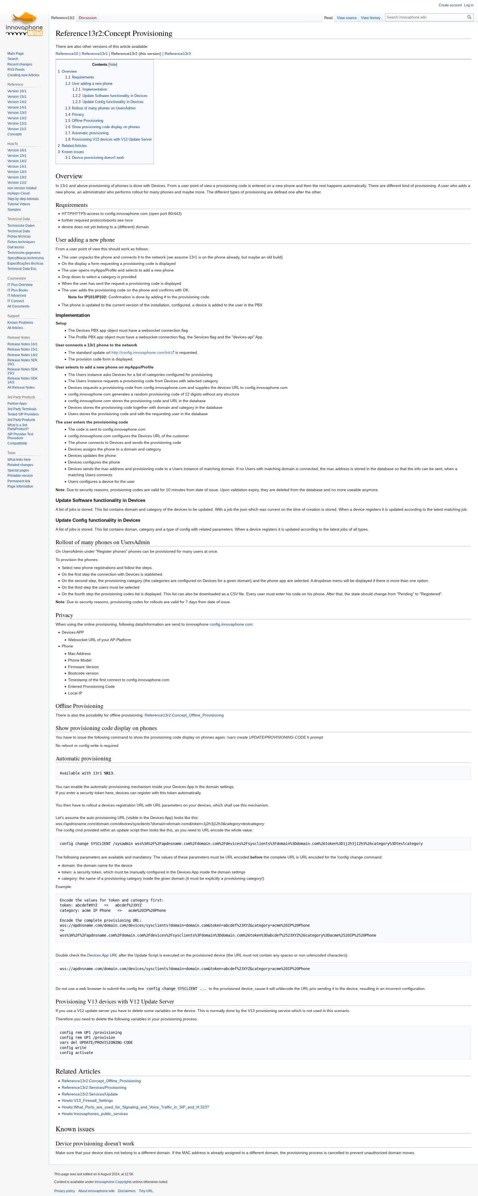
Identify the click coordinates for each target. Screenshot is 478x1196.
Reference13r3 (178, 53)
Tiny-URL (146, 1191)
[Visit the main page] (24, 22)
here (129, 220)
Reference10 (67, 53)
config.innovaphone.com (231, 624)
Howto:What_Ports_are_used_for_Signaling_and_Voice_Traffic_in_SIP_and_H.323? (135, 1107)
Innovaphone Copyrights (113, 1182)
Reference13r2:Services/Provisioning (94, 1087)
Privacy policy (64, 1191)
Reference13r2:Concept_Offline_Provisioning (184, 715)
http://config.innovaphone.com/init (140, 352)
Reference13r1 (95, 53)
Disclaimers (127, 1191)
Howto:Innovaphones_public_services (95, 1113)
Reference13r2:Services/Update (90, 1094)
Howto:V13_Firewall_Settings (87, 1100)
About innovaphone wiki (96, 1191)
